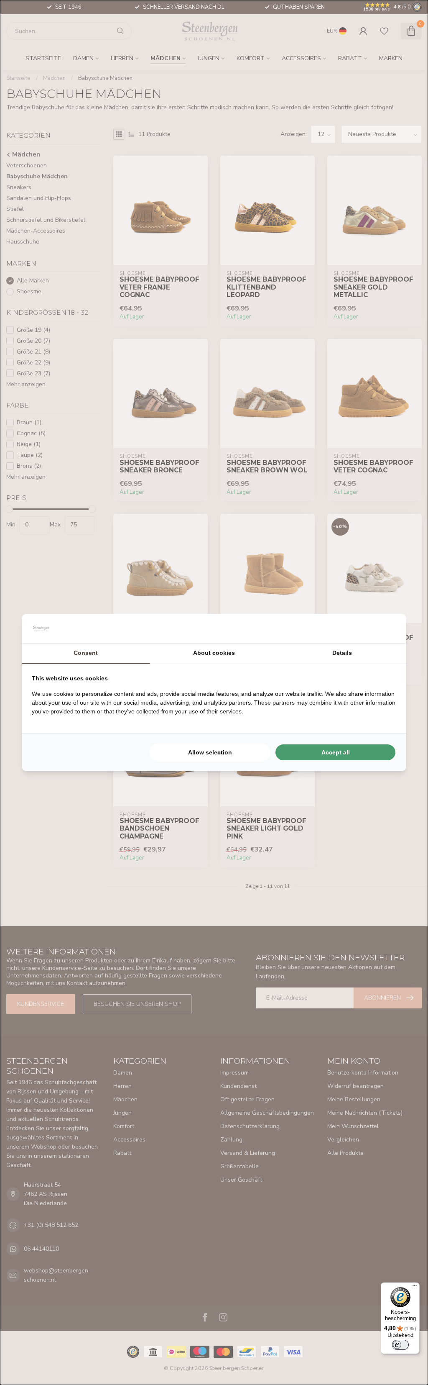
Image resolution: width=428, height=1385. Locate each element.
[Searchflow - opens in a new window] (385, 628)
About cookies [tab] (214, 652)
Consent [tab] (86, 652)
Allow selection (210, 752)
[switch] (400, 1345)
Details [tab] (342, 652)
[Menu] (415, 1287)
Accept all (335, 752)
